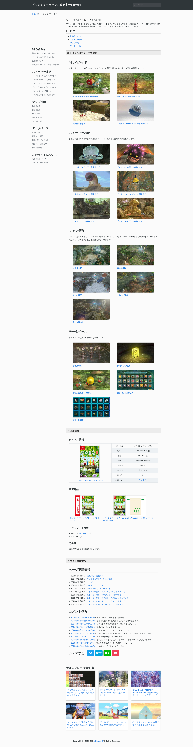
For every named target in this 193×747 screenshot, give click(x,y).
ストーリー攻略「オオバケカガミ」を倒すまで (106, 604)
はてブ (99, 653)
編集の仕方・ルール (39, 159)
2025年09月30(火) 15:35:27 (83, 617)
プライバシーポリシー (40, 163)
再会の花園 (36, 110)
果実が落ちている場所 (40, 140)
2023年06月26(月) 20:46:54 (83, 646)
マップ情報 (74, 43)
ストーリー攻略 (76, 39)
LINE (107, 653)
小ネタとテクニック (95, 585)
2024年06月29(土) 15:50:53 (83, 630)
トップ (89, 582)
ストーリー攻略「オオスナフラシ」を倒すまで (106, 601)
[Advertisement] (47, 31)
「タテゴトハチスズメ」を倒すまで (45, 87)
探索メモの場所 (37, 136)
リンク (141, 480)
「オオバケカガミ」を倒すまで (43, 80)
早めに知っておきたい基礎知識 (43, 53)
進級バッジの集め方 (39, 144)
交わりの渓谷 (122, 295)
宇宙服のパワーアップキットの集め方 (46, 65)
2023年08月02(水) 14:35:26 (83, 640)
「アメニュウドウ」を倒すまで (43, 95)
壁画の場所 (36, 132)
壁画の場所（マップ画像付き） (99, 588)
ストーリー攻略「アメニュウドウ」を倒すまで (106, 592)
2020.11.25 (83, 533)
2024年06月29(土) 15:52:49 (83, 624)
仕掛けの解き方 (37, 61)
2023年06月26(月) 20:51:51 (83, 643)
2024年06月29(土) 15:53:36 (83, 621)
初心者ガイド (75, 36)
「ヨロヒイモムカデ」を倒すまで (44, 76)
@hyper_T (98, 741)
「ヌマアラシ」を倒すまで (41, 91)
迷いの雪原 (36, 114)
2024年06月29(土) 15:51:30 (83, 627)
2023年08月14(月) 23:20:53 (83, 636)
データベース (75, 46)
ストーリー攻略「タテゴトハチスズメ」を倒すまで (108, 598)
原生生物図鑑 (37, 148)
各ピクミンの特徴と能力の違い (43, 57)
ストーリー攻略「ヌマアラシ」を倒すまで (104, 595)
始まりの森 (36, 106)
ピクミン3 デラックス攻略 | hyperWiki (56, 4)
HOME (35, 14)
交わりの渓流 (37, 117)
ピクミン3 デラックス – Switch (90, 480)
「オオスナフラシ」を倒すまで (43, 83)
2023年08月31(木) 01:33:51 (83, 633)
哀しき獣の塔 (37, 121)
